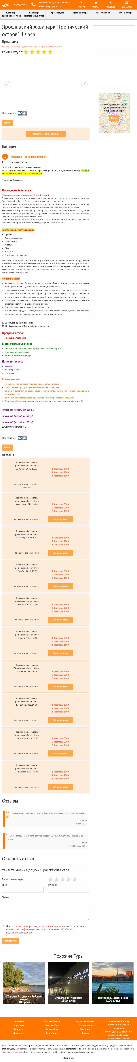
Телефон (53, 884)
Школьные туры (85, 1025)
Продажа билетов (51, 1021)
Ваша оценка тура (12, 879)
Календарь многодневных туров (34, 14)
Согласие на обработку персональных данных (118, 1023)
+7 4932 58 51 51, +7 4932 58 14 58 (54, 2)
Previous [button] (7, 84)
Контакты (18, 1029)
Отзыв (5, 897)
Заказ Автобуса (52, 1025)
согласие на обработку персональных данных (38, 926)
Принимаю (68, 1057)
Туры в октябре (103, 12)
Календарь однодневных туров (11, 14)
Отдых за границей (85, 1021)
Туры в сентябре (79, 12)
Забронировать (60, 519)
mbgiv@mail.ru (20, 4)
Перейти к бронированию (45, 133)
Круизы (85, 1033)
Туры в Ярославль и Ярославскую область (41, 46)
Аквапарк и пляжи (11, 46)
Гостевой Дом (51, 1029)
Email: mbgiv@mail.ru (50, 7)
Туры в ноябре (125, 12)
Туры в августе (57, 12)
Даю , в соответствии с (46, 929)
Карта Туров (52, 1033)
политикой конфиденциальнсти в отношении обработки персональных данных (39, 931)
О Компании (18, 1021)
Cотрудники (18, 1025)
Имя (4, 884)
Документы (18, 1033)
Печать (7, 122)
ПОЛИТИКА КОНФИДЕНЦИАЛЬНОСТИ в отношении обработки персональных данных (118, 1033)
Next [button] (84, 84)
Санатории (85, 1029)
